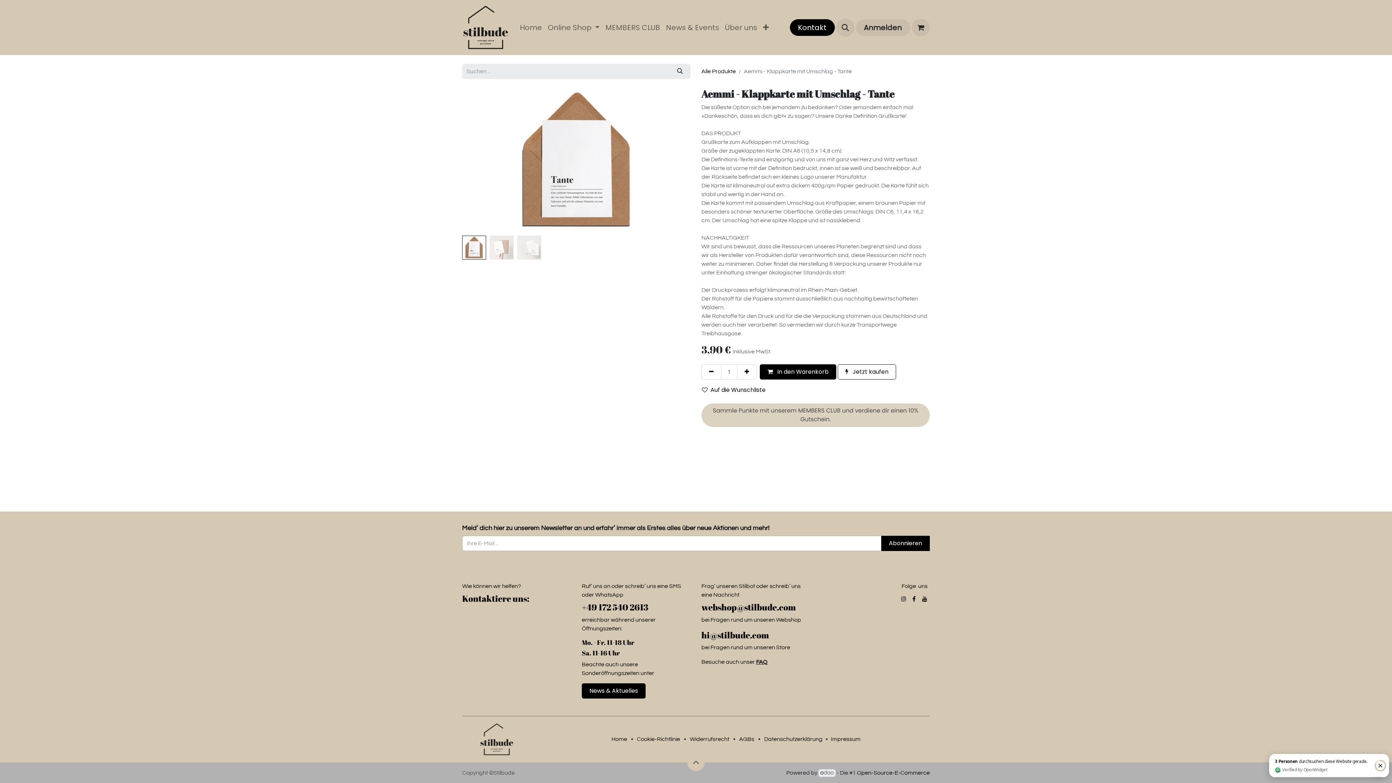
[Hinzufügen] (747, 372)
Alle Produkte (718, 71)
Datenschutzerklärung (793, 739)
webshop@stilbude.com (749, 607)
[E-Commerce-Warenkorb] (921, 27)
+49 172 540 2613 (615, 607)
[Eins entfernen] (711, 372)
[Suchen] (680, 71)
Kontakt (812, 27)
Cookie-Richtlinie (658, 739)
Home (619, 739)
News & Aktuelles (613, 691)
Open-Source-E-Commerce (893, 773)
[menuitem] (531, 27)
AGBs (746, 739)
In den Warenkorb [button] (802, 372)
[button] (845, 27)
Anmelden (883, 27)
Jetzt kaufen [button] (869, 372)
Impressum (846, 739)
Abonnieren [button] (905, 543)
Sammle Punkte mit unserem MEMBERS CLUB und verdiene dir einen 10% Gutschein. (816, 414)
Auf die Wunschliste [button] (738, 390)
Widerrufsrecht (709, 739)
